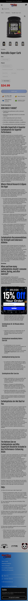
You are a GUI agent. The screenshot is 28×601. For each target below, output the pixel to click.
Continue (14, 308)
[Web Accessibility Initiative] (27, 599)
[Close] (25, 288)
